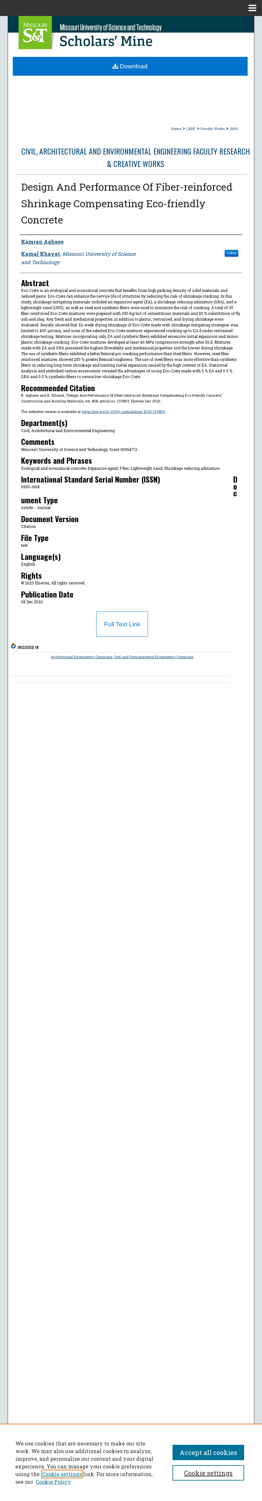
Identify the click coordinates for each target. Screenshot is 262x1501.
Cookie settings (62, 1474)
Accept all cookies (208, 1452)
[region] (131, 1462)
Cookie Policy (53, 1481)
